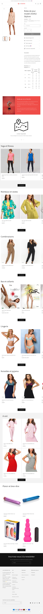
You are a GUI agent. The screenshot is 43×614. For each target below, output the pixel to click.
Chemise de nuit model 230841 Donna (28, 443)
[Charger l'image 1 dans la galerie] (5, 39)
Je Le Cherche (16, 611)
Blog (13, 572)
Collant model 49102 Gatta (26, 310)
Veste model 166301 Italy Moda (6, 220)
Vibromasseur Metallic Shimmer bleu (28, 513)
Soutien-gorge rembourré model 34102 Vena (8, 355)
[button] (2, 4)
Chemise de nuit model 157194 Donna (7, 400)
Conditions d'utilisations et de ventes (15, 588)
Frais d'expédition (31, 20)
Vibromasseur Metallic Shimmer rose (9, 513)
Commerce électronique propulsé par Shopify (24, 611)
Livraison (13, 584)
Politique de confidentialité (14, 578)
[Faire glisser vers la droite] (24, 140)
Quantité (25, 28)
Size (24, 23)
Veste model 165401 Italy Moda (26, 220)
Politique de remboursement (15, 581)
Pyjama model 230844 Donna (8, 443)
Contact (13, 591)
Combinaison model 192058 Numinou (7, 265)
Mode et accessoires (25, 574)
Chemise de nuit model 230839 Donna (9, 473)
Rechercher (24, 572)
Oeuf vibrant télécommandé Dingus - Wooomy (11, 543)
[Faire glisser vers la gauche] (19, 140)
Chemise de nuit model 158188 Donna (27, 400)
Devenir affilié (14, 594)
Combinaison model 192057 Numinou (27, 265)
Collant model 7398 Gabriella (6, 310)
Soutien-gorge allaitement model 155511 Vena (29, 355)
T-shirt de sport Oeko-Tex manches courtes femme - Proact (10, 175)
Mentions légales (15, 574)
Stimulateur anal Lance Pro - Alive (28, 543)
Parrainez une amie (15, 596)
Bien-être (23, 577)
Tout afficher (21, 185)
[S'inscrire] (30, 562)
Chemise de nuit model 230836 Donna (28, 473)
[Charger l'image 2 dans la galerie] (10, 39)
